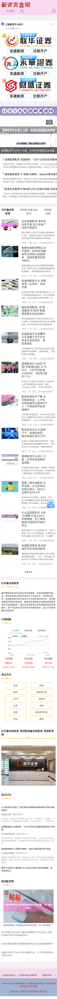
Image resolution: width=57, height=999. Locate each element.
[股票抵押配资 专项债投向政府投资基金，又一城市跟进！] (28, 906)
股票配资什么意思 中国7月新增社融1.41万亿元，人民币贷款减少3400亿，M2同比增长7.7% (34, 369)
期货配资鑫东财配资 (28, 975)
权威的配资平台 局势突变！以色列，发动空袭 (34, 284)
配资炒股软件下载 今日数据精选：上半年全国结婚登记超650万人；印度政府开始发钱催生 (34, 402)
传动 (15, 718)
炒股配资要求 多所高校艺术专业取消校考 (34, 546)
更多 (51, 24)
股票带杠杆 (41, 692)
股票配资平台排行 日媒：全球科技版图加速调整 (27, 150)
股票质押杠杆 (41, 712)
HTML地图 (32, 986)
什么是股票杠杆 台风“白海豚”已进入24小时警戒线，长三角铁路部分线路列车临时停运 (34, 518)
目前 (15, 712)
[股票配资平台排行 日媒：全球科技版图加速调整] (28, 129)
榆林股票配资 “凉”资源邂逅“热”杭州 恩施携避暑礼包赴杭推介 (33, 310)
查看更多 (29, 571)
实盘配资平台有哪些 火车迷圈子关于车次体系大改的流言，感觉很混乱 (33, 338)
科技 (41, 685)
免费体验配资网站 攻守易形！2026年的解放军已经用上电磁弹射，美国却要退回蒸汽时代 (34, 254)
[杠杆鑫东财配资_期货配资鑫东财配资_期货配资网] (16, 4)
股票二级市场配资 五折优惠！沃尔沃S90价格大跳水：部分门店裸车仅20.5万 (34, 487)
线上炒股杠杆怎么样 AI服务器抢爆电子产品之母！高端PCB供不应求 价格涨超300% (26, 933)
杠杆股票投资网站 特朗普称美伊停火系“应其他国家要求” (27, 943)
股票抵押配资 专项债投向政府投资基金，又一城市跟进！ (27, 925)
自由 (41, 705)
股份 (15, 692)
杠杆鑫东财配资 (8, 975)
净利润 (41, 698)
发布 (15, 685)
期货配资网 (47, 975)
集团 (41, 718)
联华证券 (35, 991)
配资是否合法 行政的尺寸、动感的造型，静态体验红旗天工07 (34, 433)
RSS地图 (24, 986)
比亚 (15, 705)
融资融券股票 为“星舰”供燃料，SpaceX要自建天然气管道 (26, 848)
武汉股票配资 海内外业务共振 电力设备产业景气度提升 (34, 224)
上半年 (15, 698)
